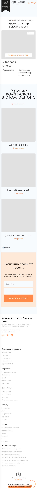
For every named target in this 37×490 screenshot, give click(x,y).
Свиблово (5, 383)
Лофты (4, 411)
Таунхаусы (5, 416)
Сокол (3, 433)
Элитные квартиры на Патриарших (14, 460)
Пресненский (8, 70)
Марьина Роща (7, 430)
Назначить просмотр (18, 298)
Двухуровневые (7, 364)
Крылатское (6, 380)
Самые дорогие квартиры (11, 449)
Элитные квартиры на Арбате (12, 463)
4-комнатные (6, 361)
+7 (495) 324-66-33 (8, 332)
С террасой (6, 391)
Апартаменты (6, 414)
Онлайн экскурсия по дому (18, 55)
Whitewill (18, 480)
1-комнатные (6, 352)
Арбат (3, 378)
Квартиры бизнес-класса (11, 454)
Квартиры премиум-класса (11, 452)
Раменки (4, 436)
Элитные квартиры (8, 466)
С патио (4, 397)
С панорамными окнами (10, 400)
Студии (4, 419)
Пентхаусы (5, 408)
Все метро (5, 442)
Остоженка (5, 375)
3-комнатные (6, 358)
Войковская (5, 439)
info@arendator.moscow (10, 330)
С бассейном (6, 394)
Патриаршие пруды (8, 372)
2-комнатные (6, 355)
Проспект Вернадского (10, 427)
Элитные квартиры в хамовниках (13, 457)
